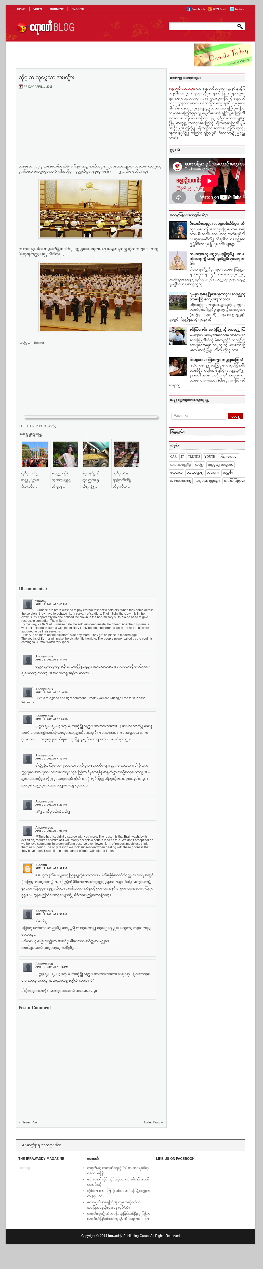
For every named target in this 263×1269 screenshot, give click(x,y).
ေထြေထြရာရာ (234, 481)
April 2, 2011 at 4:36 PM (51, 758)
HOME (21, 9)
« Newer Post (28, 1122)
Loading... (25, 1168)
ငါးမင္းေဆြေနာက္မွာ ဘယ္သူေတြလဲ (216, 360)
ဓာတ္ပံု (52, 426)
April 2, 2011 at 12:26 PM (51, 719)
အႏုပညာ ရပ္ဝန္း (207, 481)
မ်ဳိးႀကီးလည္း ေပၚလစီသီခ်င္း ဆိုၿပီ (219, 223)
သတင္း (213, 472)
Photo (41, 426)
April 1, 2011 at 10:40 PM (51, 692)
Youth (209, 456)
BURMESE (57, 9)
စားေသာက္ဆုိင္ (180, 465)
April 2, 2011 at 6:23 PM (51, 804)
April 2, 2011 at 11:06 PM (51, 967)
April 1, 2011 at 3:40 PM (51, 604)
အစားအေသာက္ (180, 481)
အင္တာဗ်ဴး (228, 472)
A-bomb (41, 865)
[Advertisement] (90, 130)
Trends (194, 456)
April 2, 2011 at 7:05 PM (51, 830)
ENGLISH (78, 9)
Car (173, 456)
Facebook (199, 9)
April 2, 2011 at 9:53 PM (51, 914)
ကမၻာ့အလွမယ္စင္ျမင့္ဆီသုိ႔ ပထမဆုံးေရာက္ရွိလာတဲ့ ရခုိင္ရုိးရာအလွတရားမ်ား (219, 259)
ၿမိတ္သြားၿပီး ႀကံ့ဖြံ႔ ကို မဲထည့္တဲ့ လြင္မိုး (220, 329)
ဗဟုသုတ (176, 472)
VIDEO (37, 9)
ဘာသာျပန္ (195, 472)
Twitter (239, 9)
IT (182, 456)
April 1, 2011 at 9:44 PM (51, 659)
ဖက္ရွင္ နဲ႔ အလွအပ (220, 465)
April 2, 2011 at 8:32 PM (51, 868)
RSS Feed (220, 9)
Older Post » (153, 1122)
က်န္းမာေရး (229, 456)
